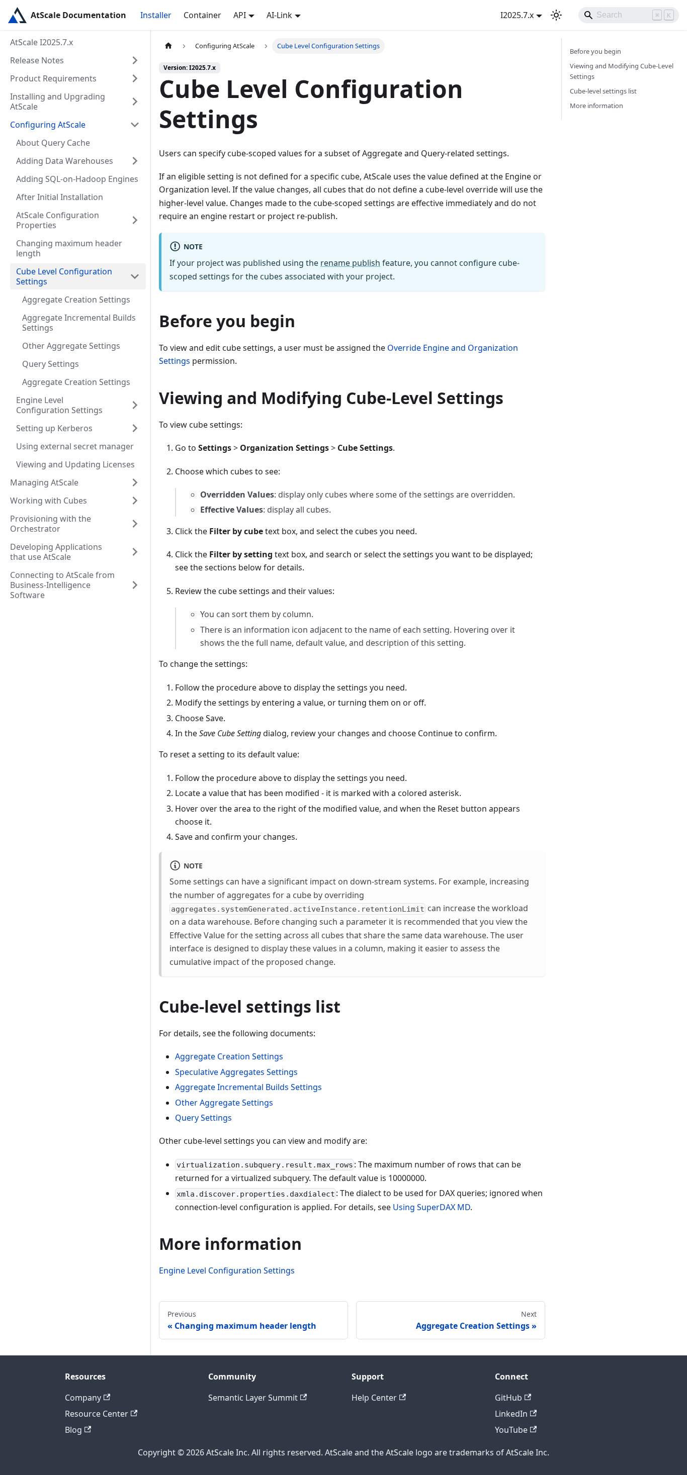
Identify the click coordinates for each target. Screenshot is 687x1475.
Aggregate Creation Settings (76, 299)
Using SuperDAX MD (431, 1207)
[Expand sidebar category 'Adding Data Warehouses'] (135, 161)
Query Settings (50, 363)
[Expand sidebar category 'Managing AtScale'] (135, 482)
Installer (155, 15)
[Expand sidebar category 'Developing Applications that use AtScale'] (135, 552)
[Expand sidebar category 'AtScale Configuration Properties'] (135, 220)
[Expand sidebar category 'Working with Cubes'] (135, 501)
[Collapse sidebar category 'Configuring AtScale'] (135, 125)
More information (596, 105)
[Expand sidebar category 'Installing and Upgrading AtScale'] (135, 101)
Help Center (374, 1397)
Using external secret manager (75, 446)
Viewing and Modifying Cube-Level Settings (621, 71)
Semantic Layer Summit (253, 1397)
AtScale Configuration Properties (57, 220)
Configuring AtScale (47, 124)
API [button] (239, 15)
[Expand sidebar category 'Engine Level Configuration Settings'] (135, 405)
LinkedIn (511, 1413)
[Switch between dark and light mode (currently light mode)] (556, 15)
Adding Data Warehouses (64, 160)
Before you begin (595, 51)
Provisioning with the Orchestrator (50, 523)
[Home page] (168, 46)
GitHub (508, 1397)
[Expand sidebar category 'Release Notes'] (135, 60)
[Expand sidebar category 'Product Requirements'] (135, 78)
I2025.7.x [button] (517, 15)
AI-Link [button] (279, 15)
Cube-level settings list (603, 90)
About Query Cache (53, 142)
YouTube (511, 1429)
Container (202, 15)
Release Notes (37, 60)
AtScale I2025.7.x (41, 42)
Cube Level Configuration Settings (64, 276)
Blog (73, 1429)
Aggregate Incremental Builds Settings (79, 322)
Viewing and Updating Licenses (75, 464)
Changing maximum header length (69, 248)
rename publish (350, 262)
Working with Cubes (48, 500)
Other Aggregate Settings (71, 345)
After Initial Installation (59, 197)
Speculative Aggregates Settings (236, 1071)
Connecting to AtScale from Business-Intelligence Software (62, 585)
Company (83, 1397)
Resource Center (96, 1413)
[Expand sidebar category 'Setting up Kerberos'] (135, 428)
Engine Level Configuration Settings (59, 405)
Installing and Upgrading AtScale (57, 101)
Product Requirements (53, 78)
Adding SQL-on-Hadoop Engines (77, 178)
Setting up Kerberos (54, 428)
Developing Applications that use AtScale (56, 551)
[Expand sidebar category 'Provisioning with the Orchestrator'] (135, 524)
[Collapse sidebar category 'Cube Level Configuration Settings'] (135, 276)
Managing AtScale (44, 482)
